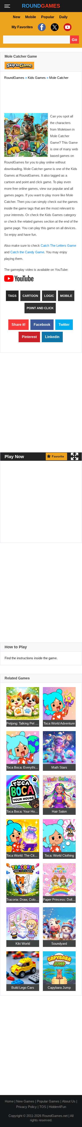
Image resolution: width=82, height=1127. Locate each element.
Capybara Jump (59, 987)
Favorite (58, 456)
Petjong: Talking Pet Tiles (22, 723)
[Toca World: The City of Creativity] (22, 833)
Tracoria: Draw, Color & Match (22, 899)
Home (9, 1101)
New (16, 17)
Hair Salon (59, 811)
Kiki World (23, 943)
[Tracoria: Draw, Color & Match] (22, 877)
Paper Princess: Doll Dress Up (59, 899)
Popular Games (48, 1101)
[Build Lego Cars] (22, 965)
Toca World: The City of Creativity (22, 855)
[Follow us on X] (54, 27)
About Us (68, 1101)
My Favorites (22, 27)
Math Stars (59, 767)
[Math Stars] (59, 745)
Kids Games (37, 78)
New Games (25, 1101)
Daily (63, 17)
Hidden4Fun (57, 1107)
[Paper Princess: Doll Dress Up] (59, 877)
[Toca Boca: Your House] (22, 789)
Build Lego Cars (22, 987)
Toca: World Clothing (59, 855)
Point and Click (40, 308)
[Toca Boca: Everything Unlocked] (22, 745)
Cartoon (30, 296)
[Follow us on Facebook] (41, 27)
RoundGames (14, 78)
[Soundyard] (59, 921)
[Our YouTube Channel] (67, 27)
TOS (42, 1107)
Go (74, 39)
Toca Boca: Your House (22, 811)
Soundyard (59, 943)
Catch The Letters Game (58, 245)
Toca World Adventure (59, 723)
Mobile (30, 17)
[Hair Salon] (59, 789)
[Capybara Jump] (59, 965)
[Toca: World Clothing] (59, 833)
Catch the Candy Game (27, 252)
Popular (47, 17)
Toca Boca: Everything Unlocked (22, 767)
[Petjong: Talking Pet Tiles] (22, 701)
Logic (49, 296)
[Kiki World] (22, 921)
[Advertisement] (41, 95)
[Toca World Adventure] (59, 701)
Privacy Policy (26, 1107)
